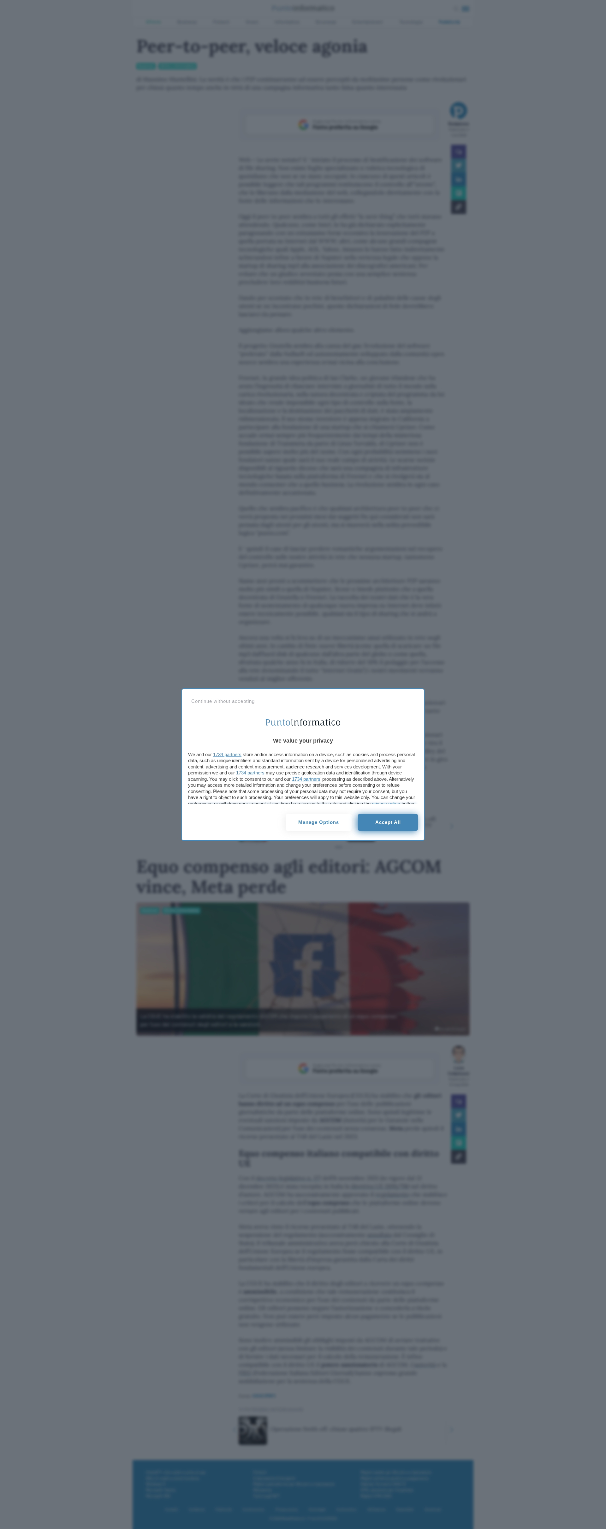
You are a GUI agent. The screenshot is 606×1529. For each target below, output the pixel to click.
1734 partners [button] (227, 754)
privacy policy (386, 803)
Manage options (318, 822)
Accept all (388, 822)
